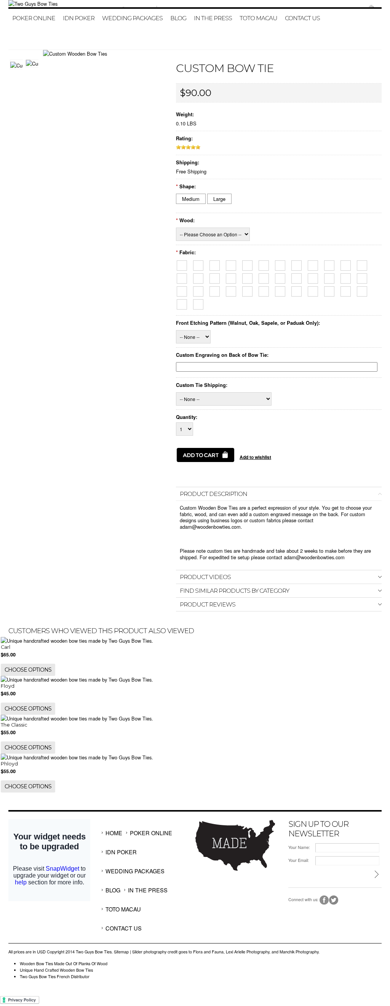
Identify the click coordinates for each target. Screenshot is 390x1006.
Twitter (334, 900)
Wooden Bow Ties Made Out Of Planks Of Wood (63, 963)
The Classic (14, 725)
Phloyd (9, 764)
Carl (5, 647)
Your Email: (298, 860)
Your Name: (299, 847)
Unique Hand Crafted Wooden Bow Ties (56, 970)
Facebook (324, 900)
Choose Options (28, 669)
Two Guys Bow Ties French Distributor (55, 976)
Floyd (7, 686)
